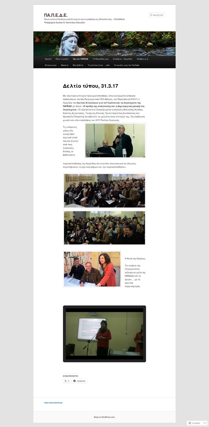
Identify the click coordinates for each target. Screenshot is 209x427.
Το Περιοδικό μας (101, 58)
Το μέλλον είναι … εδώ (99, 65)
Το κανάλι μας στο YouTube (126, 65)
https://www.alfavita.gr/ (53, 402)
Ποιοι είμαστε (62, 58)
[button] (98, 351)
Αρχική (48, 58)
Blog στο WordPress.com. (104, 417)
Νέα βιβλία (78, 65)
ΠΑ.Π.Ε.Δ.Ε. (56, 15)
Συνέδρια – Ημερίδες (122, 58)
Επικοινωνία (50, 65)
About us (64, 65)
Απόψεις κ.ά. (143, 58)
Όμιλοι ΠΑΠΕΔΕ (80, 58)
